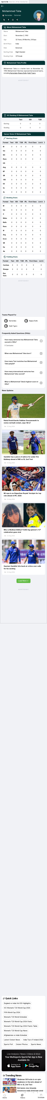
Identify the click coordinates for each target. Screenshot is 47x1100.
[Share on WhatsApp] (13, 20)
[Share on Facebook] (8, 20)
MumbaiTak (23, 2)
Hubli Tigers (31, 73)
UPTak (17, 2)
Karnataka (13, 73)
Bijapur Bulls (22, 73)
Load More (22, 581)
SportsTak (4, 2)
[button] (23, 406)
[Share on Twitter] (4, 20)
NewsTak (12, 2)
